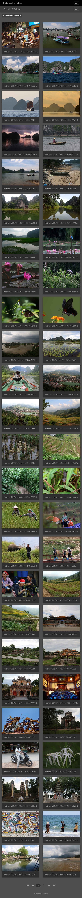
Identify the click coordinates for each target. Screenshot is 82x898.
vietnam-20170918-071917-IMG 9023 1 (20, 86)
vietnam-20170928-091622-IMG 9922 (60, 634)
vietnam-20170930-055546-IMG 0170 (19, 874)
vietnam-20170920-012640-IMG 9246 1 (20, 154)
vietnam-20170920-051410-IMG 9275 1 (61, 154)
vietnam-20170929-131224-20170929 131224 (20, 840)
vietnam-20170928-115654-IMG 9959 (19, 669)
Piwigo (45, 893)
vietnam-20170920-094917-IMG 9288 (60, 189)
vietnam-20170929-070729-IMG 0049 (60, 737)
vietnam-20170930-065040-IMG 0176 (60, 874)
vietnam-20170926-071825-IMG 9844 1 (61, 497)
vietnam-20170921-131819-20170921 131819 (61, 223)
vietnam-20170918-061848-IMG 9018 (60, 51)
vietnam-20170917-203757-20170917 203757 (20, 51)
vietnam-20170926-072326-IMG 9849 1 (20, 531)
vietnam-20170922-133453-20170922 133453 (61, 360)
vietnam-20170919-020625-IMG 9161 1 (61, 120)
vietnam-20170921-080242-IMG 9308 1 (20, 223)
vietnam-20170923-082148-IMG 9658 (19, 394)
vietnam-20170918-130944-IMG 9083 (19, 120)
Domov (4, 9)
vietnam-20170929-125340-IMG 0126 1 (61, 806)
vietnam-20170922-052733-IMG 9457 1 (61, 257)
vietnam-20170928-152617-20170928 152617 (61, 703)
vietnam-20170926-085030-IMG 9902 (60, 566)
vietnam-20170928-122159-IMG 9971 (60, 669)
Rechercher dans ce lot (13, 16)
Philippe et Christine (12, 3)
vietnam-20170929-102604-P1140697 (20, 771)
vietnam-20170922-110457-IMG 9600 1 (20, 360)
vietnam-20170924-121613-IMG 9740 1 (61, 429)
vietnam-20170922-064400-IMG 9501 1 (20, 326)
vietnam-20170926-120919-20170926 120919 (20, 634)
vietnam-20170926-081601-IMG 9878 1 (61, 531)
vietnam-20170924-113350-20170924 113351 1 (20, 429)
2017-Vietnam (14, 9)
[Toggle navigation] (76, 3)
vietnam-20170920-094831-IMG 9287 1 (20, 189)
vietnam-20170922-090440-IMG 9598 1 (61, 326)
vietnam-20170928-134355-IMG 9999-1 (20, 703)
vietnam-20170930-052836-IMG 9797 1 (61, 840)
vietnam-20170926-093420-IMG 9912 (19, 600)
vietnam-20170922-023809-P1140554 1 (20, 257)
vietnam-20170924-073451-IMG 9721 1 (61, 394)
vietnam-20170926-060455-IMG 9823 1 (20, 497)
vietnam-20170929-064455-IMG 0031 (19, 737)
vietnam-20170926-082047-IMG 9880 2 (20, 566)
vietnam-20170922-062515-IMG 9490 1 (61, 291)
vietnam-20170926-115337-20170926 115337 (61, 600)
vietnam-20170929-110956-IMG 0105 (60, 772)
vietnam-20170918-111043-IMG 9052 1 (61, 86)
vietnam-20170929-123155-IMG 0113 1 (20, 806)
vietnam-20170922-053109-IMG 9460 (19, 291)
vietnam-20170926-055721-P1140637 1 (61, 463)
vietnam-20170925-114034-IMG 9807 (19, 463)
